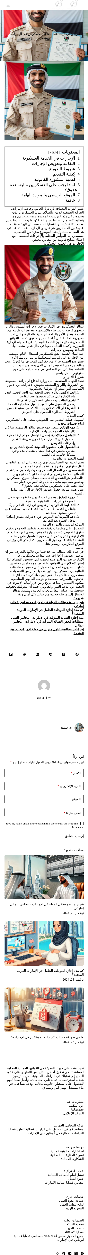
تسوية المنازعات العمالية (67, 1155)
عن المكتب (76, 1105)
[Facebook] (77, 654)
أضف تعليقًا (72, 813)
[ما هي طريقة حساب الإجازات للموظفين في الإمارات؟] (44, 1010)
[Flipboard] (11, 654)
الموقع (76, 799)
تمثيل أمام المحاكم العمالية (65, 1175)
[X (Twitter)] (64, 654)
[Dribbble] (63, 1253)
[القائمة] (8, 5)
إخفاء (54, 152)
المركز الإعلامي (73, 1113)
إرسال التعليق (74, 836)
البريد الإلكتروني (69, 786)
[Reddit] (24, 654)
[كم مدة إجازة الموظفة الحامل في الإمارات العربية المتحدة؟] (44, 943)
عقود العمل (76, 1178)
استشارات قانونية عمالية (67, 1151)
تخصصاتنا (77, 1109)
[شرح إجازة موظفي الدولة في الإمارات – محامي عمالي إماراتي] (44, 877)
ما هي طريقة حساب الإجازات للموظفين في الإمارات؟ (47, 1037)
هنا (48, 544)
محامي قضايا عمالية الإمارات (64, 1182)
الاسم (76, 773)
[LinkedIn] (37, 654)
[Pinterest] (50, 654)
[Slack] (57, 1253)
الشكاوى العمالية (72, 1159)
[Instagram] (69, 1253)
